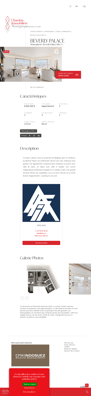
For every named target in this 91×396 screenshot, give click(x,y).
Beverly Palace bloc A (38, 35)
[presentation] (22, 298)
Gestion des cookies (72, 351)
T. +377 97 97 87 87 (41, 231)
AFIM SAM (65, 75)
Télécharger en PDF (27, 131)
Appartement (49, 31)
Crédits (67, 347)
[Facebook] (29, 135)
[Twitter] (34, 135)
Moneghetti (66, 31)
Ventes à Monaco (36, 31)
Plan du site (68, 343)
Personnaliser (29, 392)
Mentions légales (70, 349)
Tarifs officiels (69, 345)
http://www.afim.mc (41, 236)
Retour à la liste (34, 27)
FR (76, 6)
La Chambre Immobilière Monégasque (16, 24)
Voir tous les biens (41, 243)
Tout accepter (30, 384)
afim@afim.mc (41, 233)
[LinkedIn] (39, 135)
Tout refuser (29, 388)
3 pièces (58, 31)
